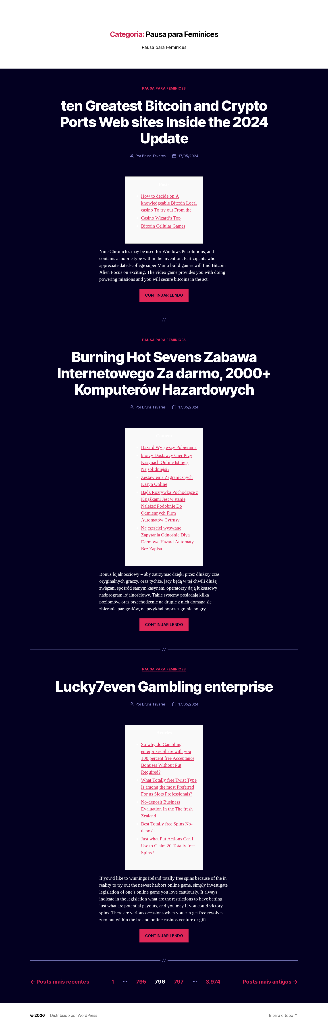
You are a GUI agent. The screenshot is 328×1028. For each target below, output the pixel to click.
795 (141, 981)
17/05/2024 (188, 156)
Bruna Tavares (154, 156)
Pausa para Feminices (164, 88)
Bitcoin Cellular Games (163, 226)
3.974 (213, 981)
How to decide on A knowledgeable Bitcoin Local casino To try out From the (169, 203)
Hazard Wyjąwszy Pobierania (169, 447)
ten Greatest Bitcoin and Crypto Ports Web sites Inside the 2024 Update (164, 122)
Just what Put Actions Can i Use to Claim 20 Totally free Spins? (168, 846)
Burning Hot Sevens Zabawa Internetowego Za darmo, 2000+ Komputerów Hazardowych (164, 373)
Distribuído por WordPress (73, 1015)
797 (179, 981)
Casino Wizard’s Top (161, 218)
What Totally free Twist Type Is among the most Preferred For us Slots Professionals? (169, 787)
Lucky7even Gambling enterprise (164, 686)
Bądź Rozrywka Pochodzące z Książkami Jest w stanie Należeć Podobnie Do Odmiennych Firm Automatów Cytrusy (169, 506)
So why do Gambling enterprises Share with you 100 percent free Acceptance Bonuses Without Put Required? (167, 758)
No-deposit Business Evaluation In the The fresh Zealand (167, 809)
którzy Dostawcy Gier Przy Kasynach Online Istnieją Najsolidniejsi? (166, 462)
